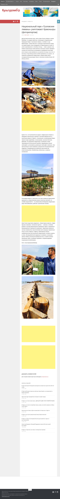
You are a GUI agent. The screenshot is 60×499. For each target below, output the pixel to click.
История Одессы (9, 1)
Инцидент (53, 1)
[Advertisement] (38, 122)
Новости (3, 1)
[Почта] (13, 21)
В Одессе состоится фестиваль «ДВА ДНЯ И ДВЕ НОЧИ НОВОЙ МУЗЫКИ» (38, 400)
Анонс (17, 1)
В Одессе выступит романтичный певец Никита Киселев (34, 414)
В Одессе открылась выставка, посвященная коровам (33, 429)
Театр (40, 1)
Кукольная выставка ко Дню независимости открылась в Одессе (36, 410)
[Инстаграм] (17, 21)
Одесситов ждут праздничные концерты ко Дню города (34, 396)
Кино (36, 1)
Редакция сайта (4, 4)
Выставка (25, 1)
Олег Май (27, 35)
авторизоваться (44, 376)
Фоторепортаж (46, 1)
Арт (21, 1)
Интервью (31, 1)
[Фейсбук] (15, 21)
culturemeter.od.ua (5, 496)
